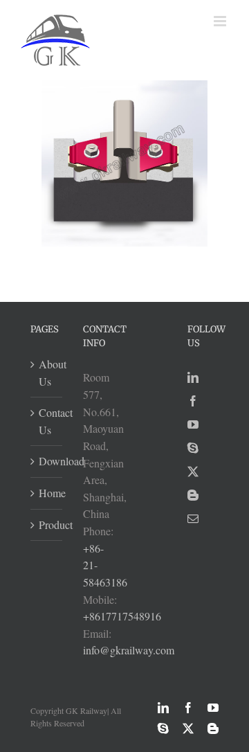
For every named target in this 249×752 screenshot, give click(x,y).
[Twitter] (193, 471)
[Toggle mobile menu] (221, 21)
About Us (47, 372)
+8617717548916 (122, 616)
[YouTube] (193, 424)
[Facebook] (193, 400)
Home (47, 492)
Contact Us (47, 421)
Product (47, 524)
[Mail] (193, 518)
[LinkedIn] (193, 377)
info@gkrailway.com (128, 650)
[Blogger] (193, 495)
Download (47, 461)
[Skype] (193, 448)
